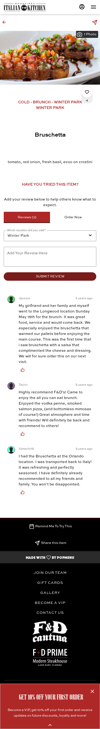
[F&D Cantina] (50, 631)
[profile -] (82, 7)
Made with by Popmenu (38, 557)
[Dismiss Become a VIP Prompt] (92, 691)
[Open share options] (94, 22)
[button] (5, 22)
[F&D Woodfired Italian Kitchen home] (25, 7)
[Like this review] (24, 370)
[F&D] (50, 657)
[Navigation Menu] (93, 7)
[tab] (27, 217)
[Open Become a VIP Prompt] (50, 725)
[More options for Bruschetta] (87, 92)
